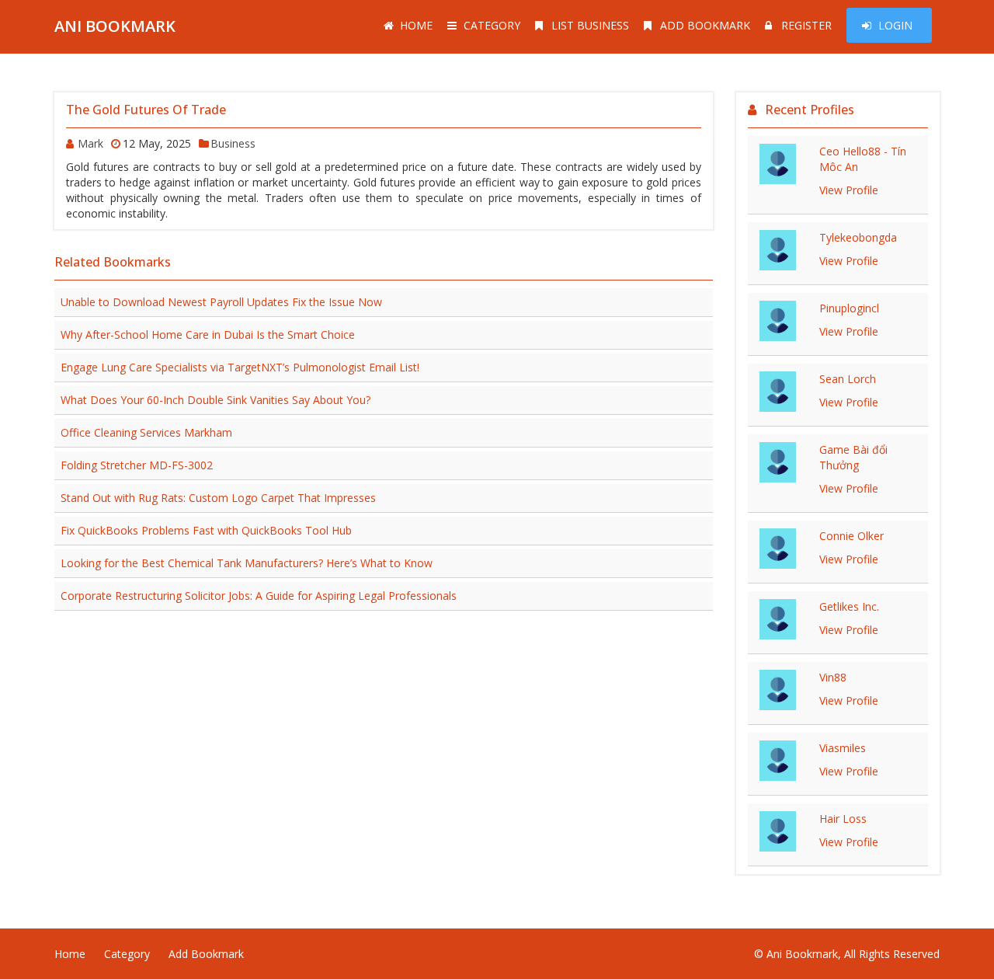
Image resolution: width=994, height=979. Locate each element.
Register (806, 25)
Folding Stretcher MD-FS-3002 (137, 465)
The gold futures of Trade (146, 109)
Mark (90, 143)
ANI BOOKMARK (115, 26)
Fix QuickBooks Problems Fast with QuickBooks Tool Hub (206, 530)
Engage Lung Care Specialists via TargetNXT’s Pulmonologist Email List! (240, 367)
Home (416, 25)
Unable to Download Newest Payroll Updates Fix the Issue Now (221, 301)
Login (895, 25)
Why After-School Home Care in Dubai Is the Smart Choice (208, 334)
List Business (590, 25)
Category (492, 25)
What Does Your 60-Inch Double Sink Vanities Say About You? (215, 399)
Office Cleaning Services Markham (146, 432)
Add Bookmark (705, 25)
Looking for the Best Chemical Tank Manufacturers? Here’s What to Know (247, 563)
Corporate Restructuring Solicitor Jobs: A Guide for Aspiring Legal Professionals (259, 595)
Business (232, 143)
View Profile (848, 190)
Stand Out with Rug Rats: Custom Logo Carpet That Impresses (218, 497)
